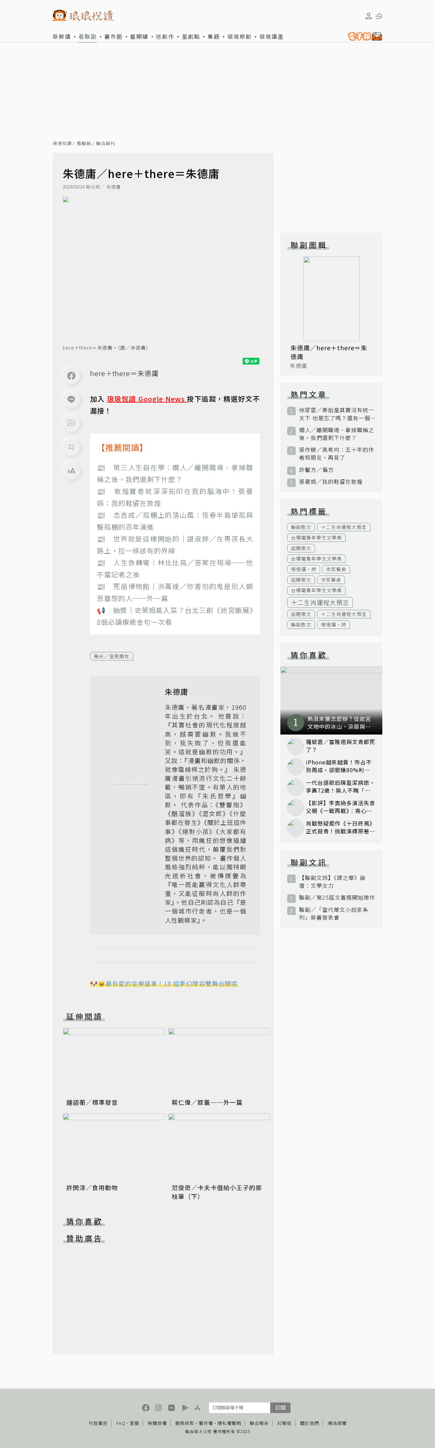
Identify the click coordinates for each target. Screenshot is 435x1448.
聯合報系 (259, 1423)
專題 (214, 36)
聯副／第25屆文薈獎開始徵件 (337, 897)
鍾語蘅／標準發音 (92, 1102)
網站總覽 (337, 1423)
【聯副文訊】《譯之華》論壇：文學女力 (332, 881)
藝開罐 (139, 36)
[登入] (368, 16)
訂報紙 (284, 1423)
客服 (134, 1423)
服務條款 (184, 1423)
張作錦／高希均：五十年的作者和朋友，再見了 (336, 453)
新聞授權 (157, 1423)
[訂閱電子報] (363, 36)
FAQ (120, 1423)
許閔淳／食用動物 (92, 1187)
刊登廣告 (98, 1423)
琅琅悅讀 (62, 143)
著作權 (206, 1423)
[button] (71, 423)
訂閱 (280, 1407)
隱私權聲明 (229, 1423)
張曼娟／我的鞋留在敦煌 (331, 481)
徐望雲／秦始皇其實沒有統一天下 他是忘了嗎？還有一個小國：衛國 (336, 414)
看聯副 (88, 36)
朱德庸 (113, 186)
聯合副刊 (105, 143)
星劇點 (191, 36)
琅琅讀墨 (271, 36)
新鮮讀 (62, 36)
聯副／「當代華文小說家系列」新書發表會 (333, 913)
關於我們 (309, 1423)
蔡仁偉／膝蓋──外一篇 (207, 1102)
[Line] (71, 399)
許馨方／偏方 (316, 470)
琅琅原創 (239, 36)
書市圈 (113, 36)
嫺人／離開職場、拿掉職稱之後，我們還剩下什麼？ (336, 434)
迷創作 (165, 36)
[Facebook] (71, 375)
